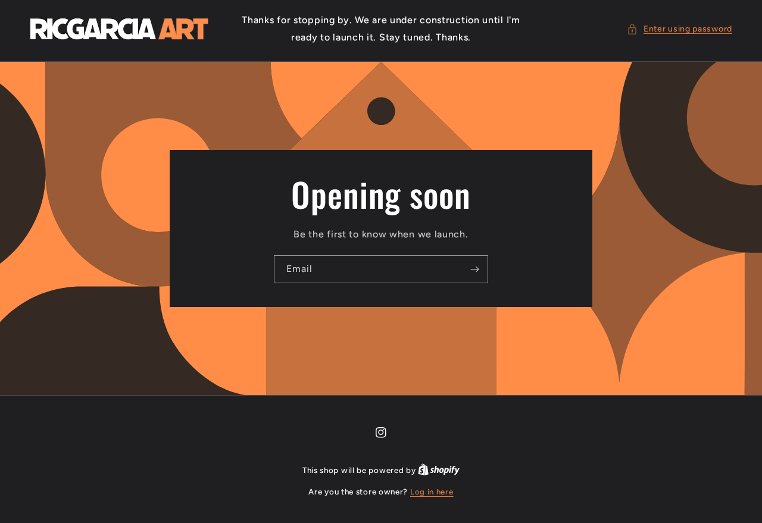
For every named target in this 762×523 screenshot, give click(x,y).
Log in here (432, 491)
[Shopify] (439, 470)
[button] (679, 28)
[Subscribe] (474, 269)
